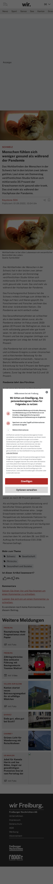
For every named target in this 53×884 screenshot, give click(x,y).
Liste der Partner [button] (12, 453)
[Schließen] (47, 392)
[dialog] (26, 442)
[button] (26, 430)
